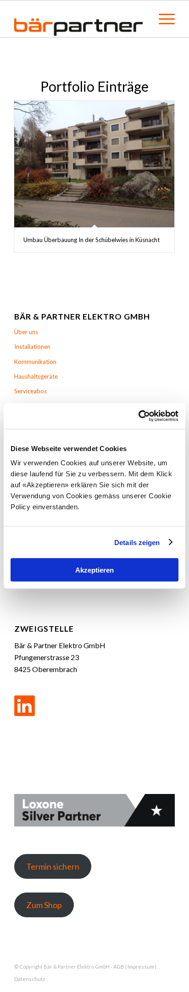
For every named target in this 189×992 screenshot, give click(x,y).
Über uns (26, 332)
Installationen (32, 346)
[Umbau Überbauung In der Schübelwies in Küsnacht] (94, 164)
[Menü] (162, 18)
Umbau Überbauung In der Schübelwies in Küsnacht (91, 239)
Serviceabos (30, 391)
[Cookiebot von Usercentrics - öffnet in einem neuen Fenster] (138, 416)
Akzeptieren (94, 570)
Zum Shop (44, 905)
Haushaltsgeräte (36, 376)
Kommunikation (35, 361)
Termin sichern (52, 866)
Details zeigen (137, 542)
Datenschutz (29, 979)
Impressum (141, 967)
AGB (118, 967)
